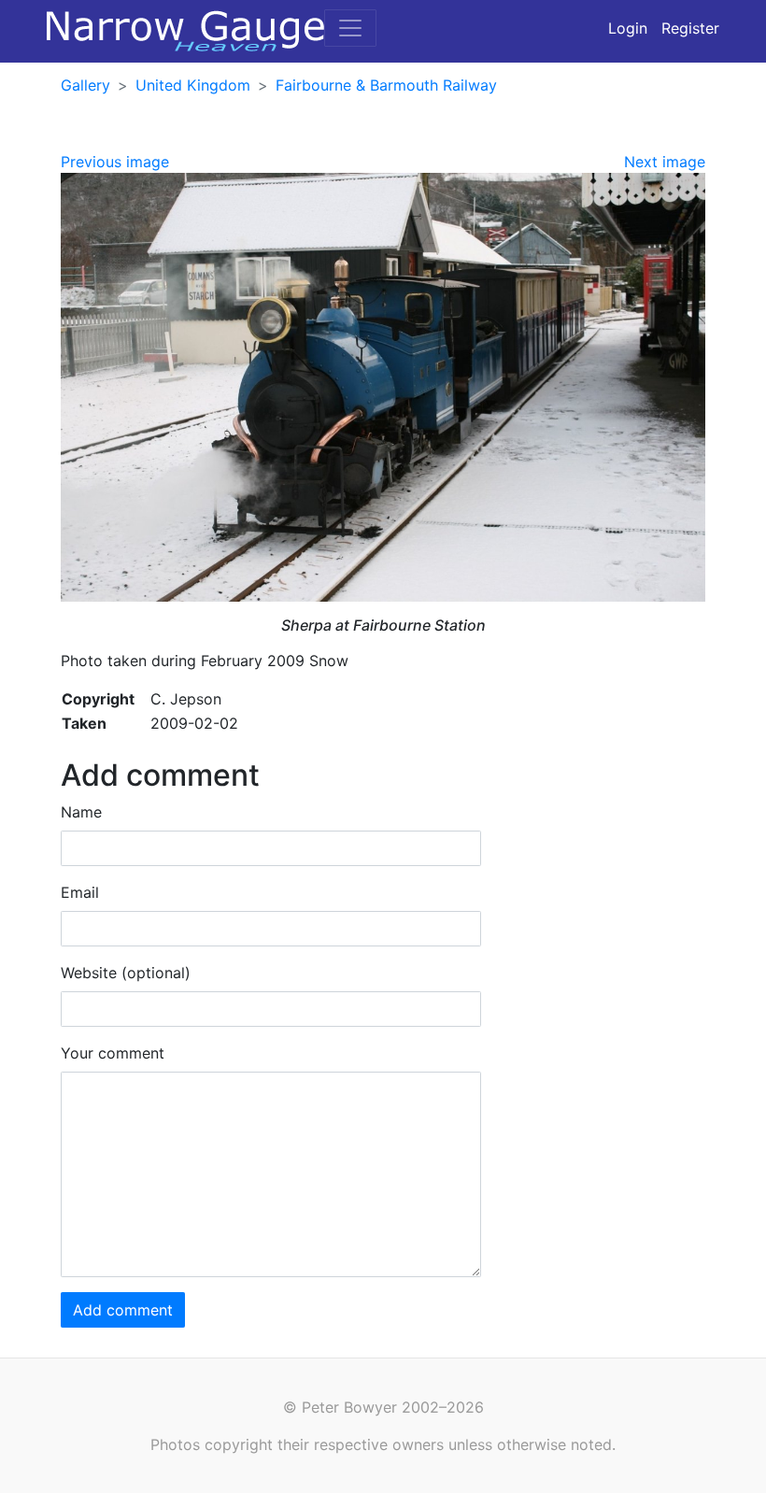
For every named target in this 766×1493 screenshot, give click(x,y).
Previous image (115, 161)
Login (627, 28)
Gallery (85, 85)
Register (690, 28)
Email (80, 892)
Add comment (123, 1310)
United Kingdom (192, 85)
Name (81, 812)
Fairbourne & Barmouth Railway (386, 85)
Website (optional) (126, 972)
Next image (664, 161)
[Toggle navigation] (350, 28)
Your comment (112, 1053)
